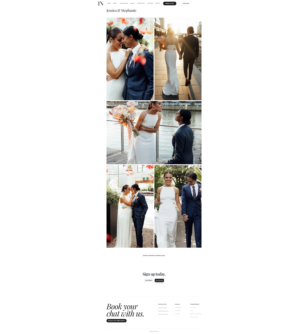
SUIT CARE (193, 307)
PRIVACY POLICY (194, 317)
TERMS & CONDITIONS (195, 313)
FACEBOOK (178, 310)
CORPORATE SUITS (163, 311)
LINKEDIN (177, 313)
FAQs (191, 310)
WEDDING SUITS (162, 308)
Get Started (159, 280)
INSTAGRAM (178, 307)
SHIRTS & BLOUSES (163, 314)
